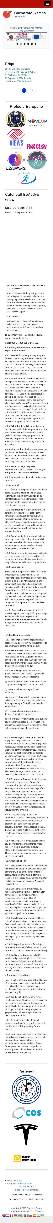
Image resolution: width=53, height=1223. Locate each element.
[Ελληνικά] (19, 1215)
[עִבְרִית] (38, 1215)
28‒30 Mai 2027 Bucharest (17, 69)
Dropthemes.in (26, 1211)
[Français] (12, 1215)
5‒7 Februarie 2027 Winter (17, 75)
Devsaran (40, 1211)
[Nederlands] (8, 1215)
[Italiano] (23, 1215)
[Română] (27, 1215)
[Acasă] (7, 15)
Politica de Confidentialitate (19, 1183)
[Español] (35, 1215)
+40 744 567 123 (26, 1187)
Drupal (19, 1180)
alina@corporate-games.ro (26, 1190)
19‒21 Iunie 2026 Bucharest (18, 81)
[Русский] (31, 1215)
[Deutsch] (15, 1215)
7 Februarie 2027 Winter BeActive (20, 72)
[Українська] (42, 1215)
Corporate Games (30, 12)
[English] (4, 1215)
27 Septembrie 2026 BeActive (18, 78)
